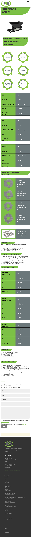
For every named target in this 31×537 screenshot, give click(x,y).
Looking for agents (9, 513)
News (6, 483)
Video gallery (8, 490)
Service (6, 509)
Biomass (7, 487)
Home (6, 479)
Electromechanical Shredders (11, 495)
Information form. (5, 422)
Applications (7, 485)
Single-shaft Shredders (10, 493)
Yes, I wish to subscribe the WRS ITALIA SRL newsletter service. (15, 423)
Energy (6, 489)
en (28, 5)
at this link (24, 424)
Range (6, 491)
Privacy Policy (7, 523)
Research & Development (10, 502)
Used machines (8, 501)
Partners (7, 482)
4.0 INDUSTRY (7, 504)
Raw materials (8, 486)
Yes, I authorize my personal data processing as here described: (15, 420)
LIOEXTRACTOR (8, 499)
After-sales (7, 505)
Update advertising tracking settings (12, 470)
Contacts (6, 510)
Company (6, 481)
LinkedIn (7, 532)
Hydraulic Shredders (9, 494)
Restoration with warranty (10, 506)
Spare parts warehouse (10, 508)
